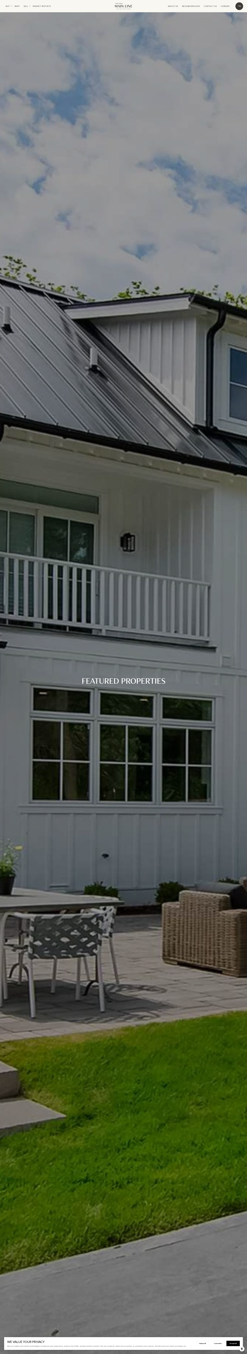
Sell (26, 6)
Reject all (202, 1343)
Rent (17, 6)
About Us (173, 6)
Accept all (233, 1343)
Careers (225, 6)
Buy (8, 6)
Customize (218, 1343)
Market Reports (42, 6)
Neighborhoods (191, 6)
